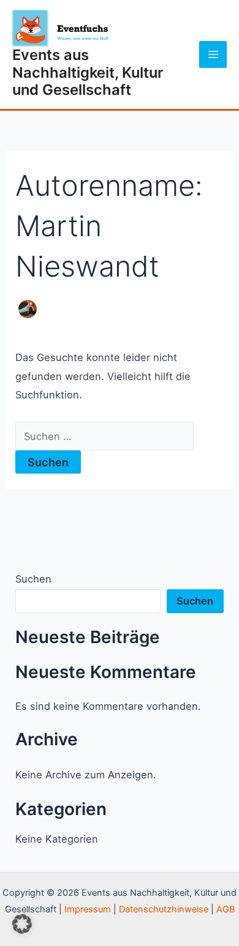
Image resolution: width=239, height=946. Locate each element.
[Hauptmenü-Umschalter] (213, 55)
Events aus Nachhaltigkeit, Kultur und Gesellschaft (87, 72)
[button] (22, 924)
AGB (225, 909)
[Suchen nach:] (104, 436)
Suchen (33, 579)
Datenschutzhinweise (163, 909)
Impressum (87, 909)
